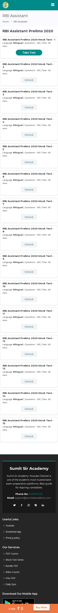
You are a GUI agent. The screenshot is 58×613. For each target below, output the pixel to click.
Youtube (10, 525)
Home (5, 21)
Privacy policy (13, 538)
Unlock (29, 80)
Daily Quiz (11, 584)
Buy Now (41, 607)
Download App (13, 532)
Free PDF (10, 578)
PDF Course (12, 554)
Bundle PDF (12, 566)
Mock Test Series (15, 560)
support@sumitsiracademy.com (33, 497)
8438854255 (36, 494)
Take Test (29, 52)
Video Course (12, 572)
